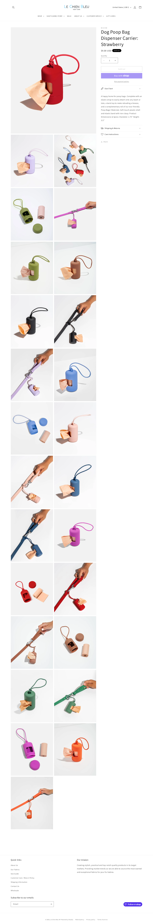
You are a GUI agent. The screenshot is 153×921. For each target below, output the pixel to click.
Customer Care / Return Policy (22, 878)
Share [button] (105, 142)
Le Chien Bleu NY (55, 919)
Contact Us (15, 886)
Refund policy (79, 919)
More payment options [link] (121, 81)
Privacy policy (90, 919)
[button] (13, 7)
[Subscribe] (51, 904)
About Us (14, 865)
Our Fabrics (15, 869)
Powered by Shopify (67, 919)
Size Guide (15, 874)
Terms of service (102, 919)
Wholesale (15, 890)
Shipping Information (19, 882)
